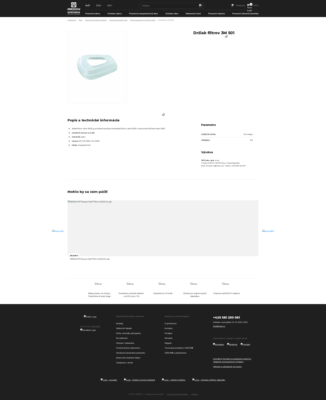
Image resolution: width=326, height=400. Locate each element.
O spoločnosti (170, 323)
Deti (109, 5)
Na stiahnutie (122, 338)
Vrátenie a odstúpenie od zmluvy (227, 366)
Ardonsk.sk (71, 20)
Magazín (168, 343)
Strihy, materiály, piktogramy (128, 333)
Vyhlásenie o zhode (124, 362)
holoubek (95, 326)
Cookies (194, 394)
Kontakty (169, 328)
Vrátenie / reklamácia (125, 343)
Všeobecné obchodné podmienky (130, 353)
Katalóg (119, 323)
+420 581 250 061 (226, 317)
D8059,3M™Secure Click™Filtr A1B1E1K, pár (90, 259)
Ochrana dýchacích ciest (118, 20)
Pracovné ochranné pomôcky (96, 20)
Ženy (98, 5)
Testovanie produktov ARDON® (179, 348)
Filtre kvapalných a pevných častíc (142, 20)
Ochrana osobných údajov (177, 394)
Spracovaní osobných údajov (128, 357)
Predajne (168, 333)
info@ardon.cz (219, 326)
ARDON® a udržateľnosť (175, 353)
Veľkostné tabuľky (124, 328)
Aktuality (169, 338)
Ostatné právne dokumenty (128, 348)
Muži (87, 5)
